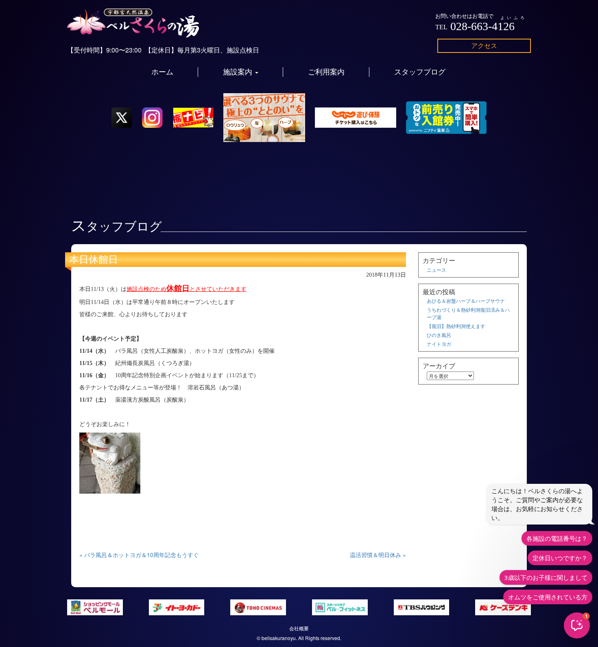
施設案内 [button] (238, 72)
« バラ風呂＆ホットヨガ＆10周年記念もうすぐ (139, 555)
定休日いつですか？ (560, 558)
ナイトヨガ (439, 343)
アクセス (484, 45)
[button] (577, 625)
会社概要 (299, 628)
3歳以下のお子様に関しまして (545, 577)
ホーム (162, 72)
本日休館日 (93, 259)
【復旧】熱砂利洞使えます (456, 325)
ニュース (436, 269)
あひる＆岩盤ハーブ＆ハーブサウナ (466, 300)
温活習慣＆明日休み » (378, 555)
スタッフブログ (419, 72)
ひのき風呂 (439, 334)
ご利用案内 (326, 72)
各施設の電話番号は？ (556, 538)
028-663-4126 (482, 26)
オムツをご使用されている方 (547, 597)
